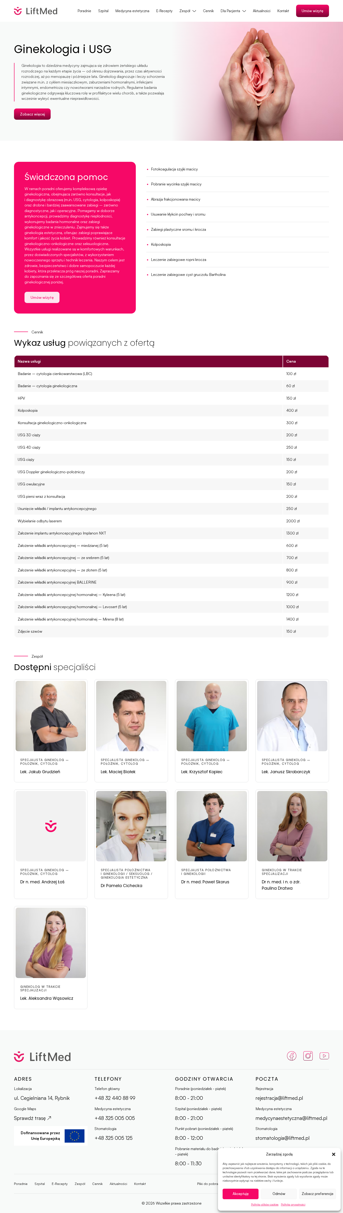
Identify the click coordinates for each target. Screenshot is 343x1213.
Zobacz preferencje (317, 1193)
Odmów (279, 1193)
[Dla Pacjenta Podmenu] (244, 11)
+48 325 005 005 (114, 1118)
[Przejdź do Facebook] (291, 1056)
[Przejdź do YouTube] (324, 1056)
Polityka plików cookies (265, 1204)
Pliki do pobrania (210, 1184)
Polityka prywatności (293, 1204)
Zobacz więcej (32, 114)
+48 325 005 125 (113, 1138)
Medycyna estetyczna (132, 11)
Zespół (184, 11)
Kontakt (283, 11)
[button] (333, 1154)
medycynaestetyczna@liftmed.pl (291, 1118)
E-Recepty (164, 11)
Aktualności (261, 11)
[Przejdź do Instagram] (308, 1056)
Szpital (103, 11)
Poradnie (84, 11)
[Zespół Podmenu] (194, 11)
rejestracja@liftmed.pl (279, 1098)
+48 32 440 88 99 (114, 1098)
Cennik (208, 11)
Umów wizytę (312, 11)
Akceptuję (241, 1193)
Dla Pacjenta (230, 11)
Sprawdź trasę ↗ (32, 1118)
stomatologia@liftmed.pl (283, 1138)
